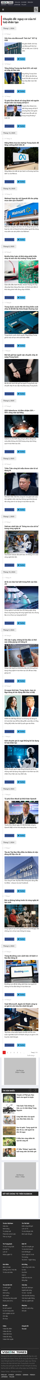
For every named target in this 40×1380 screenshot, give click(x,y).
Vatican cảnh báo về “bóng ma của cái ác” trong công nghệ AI (21, 527)
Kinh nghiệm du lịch (9, 1313)
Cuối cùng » (31, 1055)
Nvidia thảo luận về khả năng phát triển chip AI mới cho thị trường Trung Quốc (20, 257)
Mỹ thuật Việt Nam (27, 1287)
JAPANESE (17, 4)
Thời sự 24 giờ (7, 1236)
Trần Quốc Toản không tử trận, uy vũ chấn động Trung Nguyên (26, 1108)
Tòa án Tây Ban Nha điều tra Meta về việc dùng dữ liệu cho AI (21, 853)
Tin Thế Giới (25, 1223)
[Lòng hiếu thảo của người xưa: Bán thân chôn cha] (9, 1120)
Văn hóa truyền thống (28, 1298)
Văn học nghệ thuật (27, 1301)
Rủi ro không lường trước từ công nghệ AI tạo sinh (21, 901)
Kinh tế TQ (6, 1249)
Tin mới (24, 1329)
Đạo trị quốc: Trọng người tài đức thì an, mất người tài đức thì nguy (27, 1130)
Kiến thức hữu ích (27, 1277)
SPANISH (30, 2)
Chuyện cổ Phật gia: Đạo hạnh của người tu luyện (25, 1096)
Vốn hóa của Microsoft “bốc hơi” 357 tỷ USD (20, 39)
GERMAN (4, 4)
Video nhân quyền (8, 1339)
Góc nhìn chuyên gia (28, 1246)
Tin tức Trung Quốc (8, 1246)
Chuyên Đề (25, 1326)
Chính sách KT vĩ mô (28, 1254)
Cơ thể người (7, 1287)
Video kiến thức (7, 1334)
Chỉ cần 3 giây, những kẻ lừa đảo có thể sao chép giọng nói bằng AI (20, 641)
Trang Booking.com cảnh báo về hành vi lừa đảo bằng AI (21, 957)
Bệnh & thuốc (7, 1267)
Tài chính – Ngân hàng (29, 1260)
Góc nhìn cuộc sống (27, 1308)
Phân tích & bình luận (9, 1234)
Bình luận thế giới (27, 1234)
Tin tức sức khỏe (7, 1272)
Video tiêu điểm (7, 1329)
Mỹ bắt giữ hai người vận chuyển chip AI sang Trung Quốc (21, 356)
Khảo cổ (5, 1290)
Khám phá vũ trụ (8, 1301)
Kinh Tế (24, 1244)
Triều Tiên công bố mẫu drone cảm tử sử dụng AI (21, 469)
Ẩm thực (5, 1319)
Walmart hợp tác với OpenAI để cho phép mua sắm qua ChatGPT (21, 199)
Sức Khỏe (6, 1264)
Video (4, 1326)
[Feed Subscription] (3, 26)
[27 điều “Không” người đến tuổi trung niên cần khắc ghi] (9, 1152)
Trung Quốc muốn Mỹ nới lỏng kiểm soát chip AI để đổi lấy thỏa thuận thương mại (21, 308)
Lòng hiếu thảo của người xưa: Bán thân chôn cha (26, 1118)
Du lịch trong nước (8, 1311)
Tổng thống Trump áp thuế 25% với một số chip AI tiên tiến (20, 69)
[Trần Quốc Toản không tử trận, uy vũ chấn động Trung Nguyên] (9, 1109)
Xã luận (24, 1311)
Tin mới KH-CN (7, 1285)
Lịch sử (5, 1252)
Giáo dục (5, 1226)
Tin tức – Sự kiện (27, 1293)
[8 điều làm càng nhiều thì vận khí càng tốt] (9, 1141)
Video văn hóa (7, 1331)
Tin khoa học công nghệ (10, 1298)
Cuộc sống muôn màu (28, 1267)
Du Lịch (5, 1305)
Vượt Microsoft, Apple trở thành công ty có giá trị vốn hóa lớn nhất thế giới (20, 1005)
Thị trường (25, 1257)
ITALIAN (23, 4)
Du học (24, 1270)
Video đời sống (7, 1336)
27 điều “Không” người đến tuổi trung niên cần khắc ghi (26, 1150)
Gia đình (24, 1272)
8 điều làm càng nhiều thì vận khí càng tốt (26, 1139)
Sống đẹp (24, 1280)
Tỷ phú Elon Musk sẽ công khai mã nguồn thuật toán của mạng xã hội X (21, 101)
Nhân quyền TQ (7, 1254)
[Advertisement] (20, 1071)
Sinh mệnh (6, 1295)
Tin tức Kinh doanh (27, 1249)
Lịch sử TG (25, 1228)
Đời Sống (24, 1264)
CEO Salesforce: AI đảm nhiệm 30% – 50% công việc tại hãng (19, 411)
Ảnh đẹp (5, 1316)
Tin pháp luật (7, 1231)
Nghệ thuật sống (27, 1290)
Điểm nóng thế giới (27, 1226)
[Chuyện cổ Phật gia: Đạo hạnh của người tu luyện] (9, 1098)
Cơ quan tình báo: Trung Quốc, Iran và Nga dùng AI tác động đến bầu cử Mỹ (20, 691)
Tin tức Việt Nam (8, 1223)
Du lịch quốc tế (7, 1308)
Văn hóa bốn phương (28, 1295)
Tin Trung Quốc (7, 1244)
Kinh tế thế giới (26, 1252)
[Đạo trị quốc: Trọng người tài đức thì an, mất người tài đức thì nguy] (9, 1130)
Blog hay (24, 1305)
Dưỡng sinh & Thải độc (10, 1270)
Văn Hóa (24, 1285)
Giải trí (24, 1275)
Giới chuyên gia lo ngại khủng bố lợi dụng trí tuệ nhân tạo (21, 742)
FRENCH (10, 4)
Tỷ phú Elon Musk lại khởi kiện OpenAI (20, 799)
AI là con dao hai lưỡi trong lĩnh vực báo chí (20, 583)
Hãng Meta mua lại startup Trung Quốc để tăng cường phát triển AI (21, 144)
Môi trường (6, 1228)
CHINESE (23, 2)
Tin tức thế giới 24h (27, 1231)
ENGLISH (17, 2)
